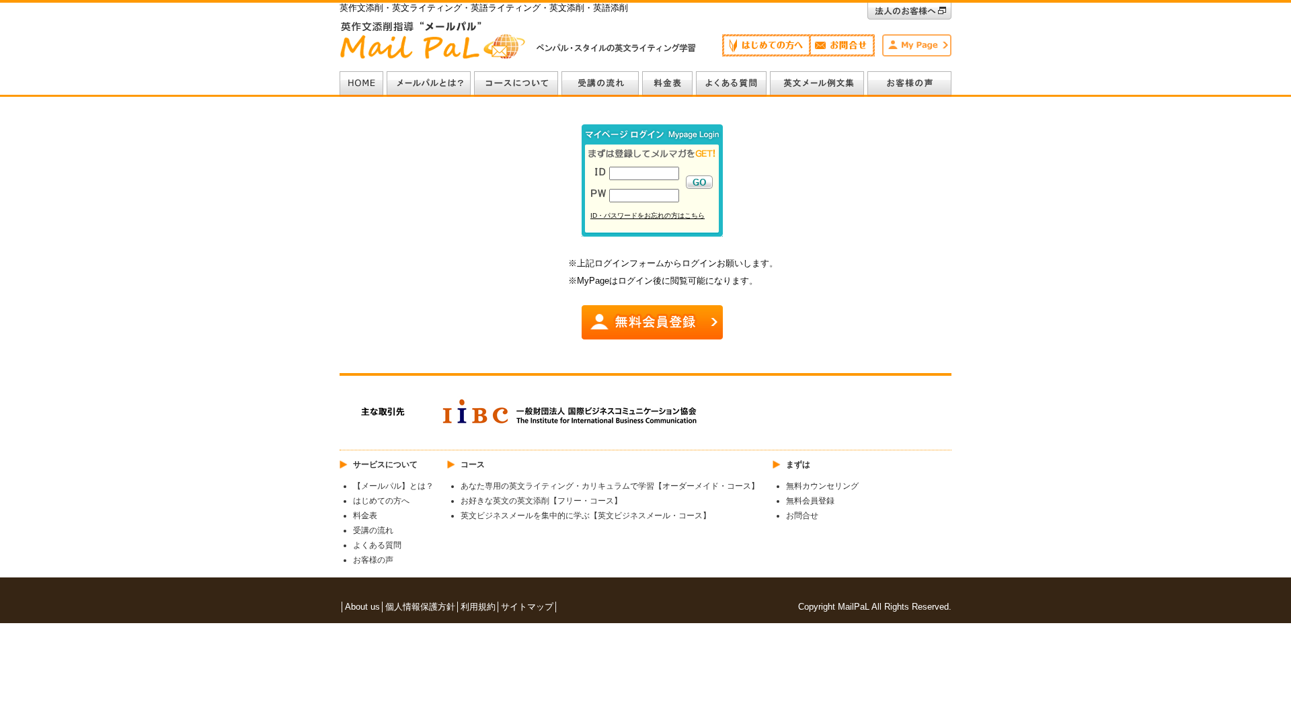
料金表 (365, 515)
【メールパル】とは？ (393, 486)
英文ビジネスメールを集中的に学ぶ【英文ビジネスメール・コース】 (586, 515)
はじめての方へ (381, 501)
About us (362, 607)
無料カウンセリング (822, 486)
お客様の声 (373, 560)
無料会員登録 (810, 501)
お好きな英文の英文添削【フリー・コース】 (541, 501)
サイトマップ (527, 607)
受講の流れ (373, 530)
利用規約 (478, 607)
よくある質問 (377, 545)
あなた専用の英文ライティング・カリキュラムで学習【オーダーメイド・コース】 (610, 486)
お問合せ (802, 515)
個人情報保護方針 (420, 607)
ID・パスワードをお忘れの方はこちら (647, 215)
